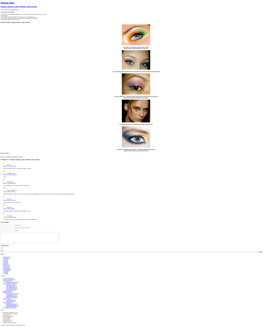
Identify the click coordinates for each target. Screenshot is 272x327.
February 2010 (6, 266)
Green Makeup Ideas (11, 287)
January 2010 (6, 267)
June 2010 (5, 260)
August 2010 (6, 258)
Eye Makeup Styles (10, 295)
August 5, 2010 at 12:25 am (9, 217)
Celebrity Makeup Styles (11, 293)
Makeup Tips (6, 298)
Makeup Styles (6, 292)
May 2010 (5, 262)
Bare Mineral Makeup (11, 304)
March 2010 (6, 264)
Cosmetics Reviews (7, 278)
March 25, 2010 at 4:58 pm (9, 183)
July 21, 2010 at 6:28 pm (9, 208)
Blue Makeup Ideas (10, 284)
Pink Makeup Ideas (10, 289)
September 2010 (7, 257)
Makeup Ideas (7, 2)
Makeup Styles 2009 (18, 156)
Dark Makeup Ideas (10, 286)
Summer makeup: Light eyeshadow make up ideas (19, 7)
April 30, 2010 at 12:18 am (9, 200)
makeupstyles (15, 9)
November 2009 (7, 268)
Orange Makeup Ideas (11, 288)
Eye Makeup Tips (9, 156)
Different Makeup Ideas (11, 282)
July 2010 (5, 259)
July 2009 (5, 272)
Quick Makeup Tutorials (8, 307)
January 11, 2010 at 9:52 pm (9, 166)
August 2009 (6, 271)
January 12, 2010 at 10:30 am (10, 174)
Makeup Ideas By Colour (9, 283)
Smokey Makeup (10, 301)
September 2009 (7, 269)
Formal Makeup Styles (11, 296)
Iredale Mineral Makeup (11, 305)
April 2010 (5, 263)
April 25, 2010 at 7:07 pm (9, 191)
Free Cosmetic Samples (8, 279)
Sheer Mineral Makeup (11, 306)
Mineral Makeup (7, 302)
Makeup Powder (7, 291)
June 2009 (5, 273)
